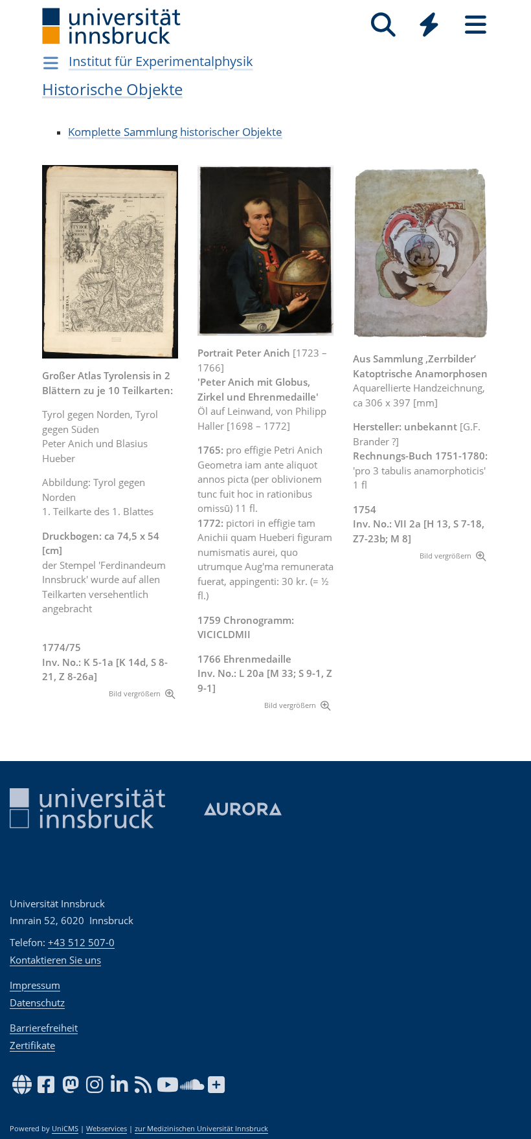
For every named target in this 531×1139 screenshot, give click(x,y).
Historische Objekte (112, 89)
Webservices (106, 1128)
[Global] (429, 26)
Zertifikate (32, 1045)
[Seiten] (476, 25)
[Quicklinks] (429, 25)
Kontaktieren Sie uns (55, 959)
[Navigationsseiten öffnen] (51, 63)
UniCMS (65, 1128)
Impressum (35, 985)
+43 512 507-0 (81, 942)
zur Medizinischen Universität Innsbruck (201, 1128)
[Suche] (383, 25)
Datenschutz (37, 1002)
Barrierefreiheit (44, 1027)
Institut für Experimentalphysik (161, 61)
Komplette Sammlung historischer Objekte (175, 131)
